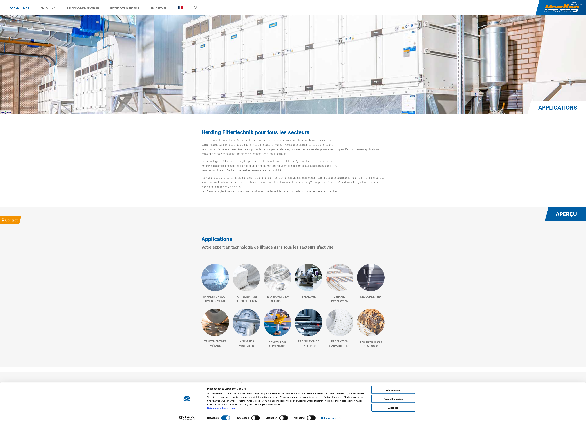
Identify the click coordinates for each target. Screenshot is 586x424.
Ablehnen (393, 407)
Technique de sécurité (83, 7)
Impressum (228, 408)
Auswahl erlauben (393, 399)
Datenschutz (214, 408)
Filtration (48, 7)
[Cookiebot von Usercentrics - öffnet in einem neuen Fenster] (187, 418)
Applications (19, 7)
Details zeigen (328, 418)
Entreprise (158, 7)
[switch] (255, 417)
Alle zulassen (393, 390)
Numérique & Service (124, 7)
